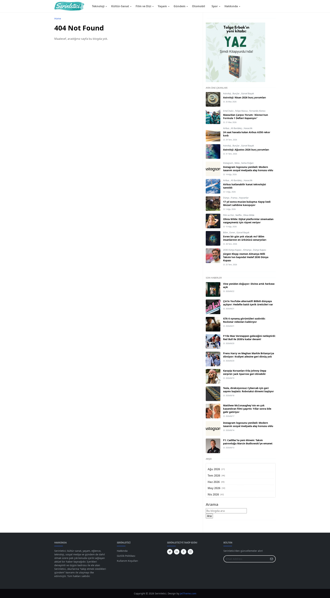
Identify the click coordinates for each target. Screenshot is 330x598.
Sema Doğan (247, 163)
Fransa (234, 197)
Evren (232, 232)
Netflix (238, 215)
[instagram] (190, 551)
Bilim (225, 232)
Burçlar (236, 93)
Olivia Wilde (248, 215)
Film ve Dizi (228, 215)
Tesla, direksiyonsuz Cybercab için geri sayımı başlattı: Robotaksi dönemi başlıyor (248, 389)
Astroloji (227, 93)
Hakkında (122, 550)
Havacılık (248, 128)
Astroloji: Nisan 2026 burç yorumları (244, 97)
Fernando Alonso (257, 110)
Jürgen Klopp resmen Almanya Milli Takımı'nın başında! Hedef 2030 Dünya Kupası (245, 257)
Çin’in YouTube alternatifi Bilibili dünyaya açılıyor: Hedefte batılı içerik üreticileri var (248, 303)
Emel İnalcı (228, 110)
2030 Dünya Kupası (232, 249)
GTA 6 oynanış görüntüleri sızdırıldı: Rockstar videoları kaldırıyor (244, 320)
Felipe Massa (241, 110)
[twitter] (170, 551)
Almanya (247, 249)
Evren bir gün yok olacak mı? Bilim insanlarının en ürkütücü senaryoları (244, 238)
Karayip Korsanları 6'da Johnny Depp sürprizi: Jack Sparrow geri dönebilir (244, 372)
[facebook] (183, 551)
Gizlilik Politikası (126, 555)
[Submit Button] (271, 559)
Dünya (226, 197)
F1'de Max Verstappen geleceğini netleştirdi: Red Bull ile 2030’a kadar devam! (249, 337)
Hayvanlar (244, 197)
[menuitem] (98, 6)
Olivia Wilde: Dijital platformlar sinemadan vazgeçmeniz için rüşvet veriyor (248, 220)
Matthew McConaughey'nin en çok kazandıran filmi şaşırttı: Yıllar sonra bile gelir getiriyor (247, 409)
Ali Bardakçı (237, 128)
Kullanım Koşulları (127, 560)
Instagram (228, 163)
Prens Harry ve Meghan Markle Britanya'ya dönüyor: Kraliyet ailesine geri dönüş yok (248, 355)
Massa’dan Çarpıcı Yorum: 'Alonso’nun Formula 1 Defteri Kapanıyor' (245, 116)
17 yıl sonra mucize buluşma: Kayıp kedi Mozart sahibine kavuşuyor (247, 203)
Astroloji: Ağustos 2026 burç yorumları (246, 149)
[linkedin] (176, 551)
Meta (237, 163)
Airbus (226, 128)
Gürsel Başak (247, 93)
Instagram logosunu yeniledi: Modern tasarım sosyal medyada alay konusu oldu (248, 168)
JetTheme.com (188, 593)
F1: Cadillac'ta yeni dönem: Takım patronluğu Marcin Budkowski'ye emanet (247, 442)
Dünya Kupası (259, 249)
